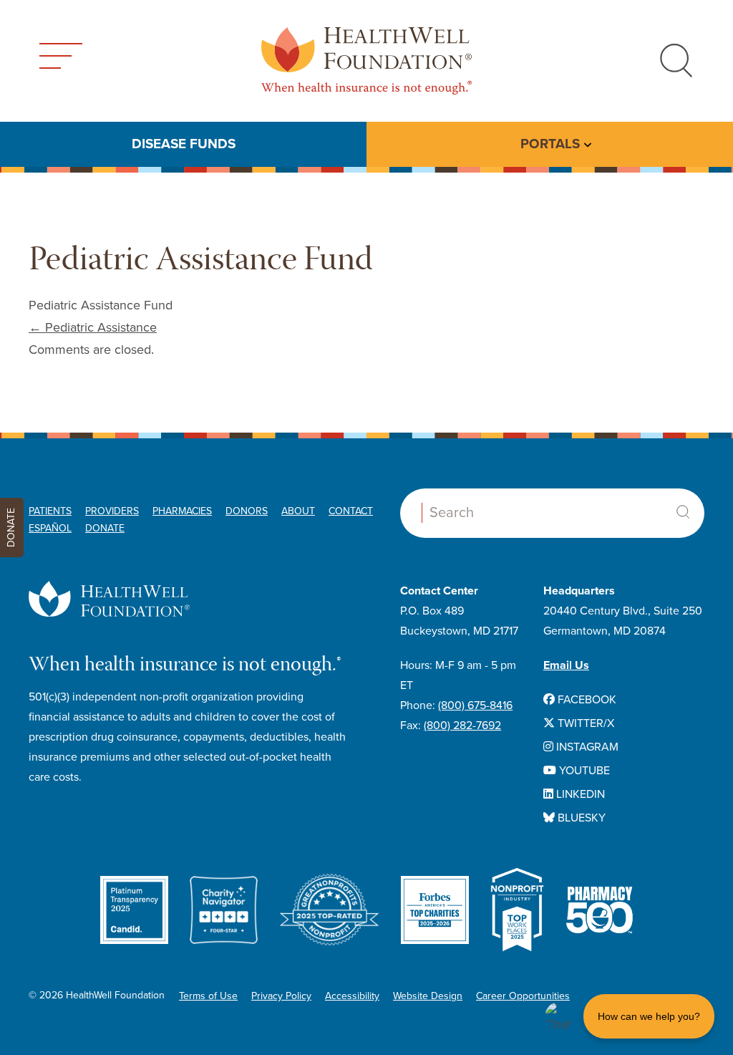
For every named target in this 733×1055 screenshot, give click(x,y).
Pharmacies (182, 511)
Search (683, 512)
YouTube (583, 770)
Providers (112, 511)
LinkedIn (579, 794)
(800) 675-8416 (475, 705)
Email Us (566, 665)
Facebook (585, 700)
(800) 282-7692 (462, 725)
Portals (550, 144)
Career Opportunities (523, 996)
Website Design (427, 996)
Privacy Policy (281, 996)
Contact (351, 511)
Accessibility (352, 996)
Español (50, 528)
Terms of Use (208, 996)
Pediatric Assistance (93, 327)
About (298, 511)
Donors (246, 511)
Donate (105, 528)
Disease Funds (184, 144)
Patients (50, 511)
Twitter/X (584, 723)
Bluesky (580, 818)
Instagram (585, 747)
